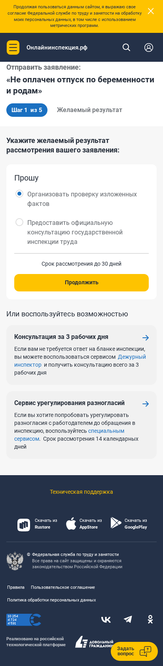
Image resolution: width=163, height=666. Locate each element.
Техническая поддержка (81, 492)
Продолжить (82, 282)
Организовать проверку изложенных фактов (82, 198)
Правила (16, 587)
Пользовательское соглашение (63, 587)
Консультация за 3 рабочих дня (61, 337)
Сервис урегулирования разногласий (69, 403)
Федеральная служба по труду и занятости (75, 554)
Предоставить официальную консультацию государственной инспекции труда (75, 232)
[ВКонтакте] (106, 620)
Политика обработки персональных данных (51, 600)
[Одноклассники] (150, 620)
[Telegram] (128, 620)
